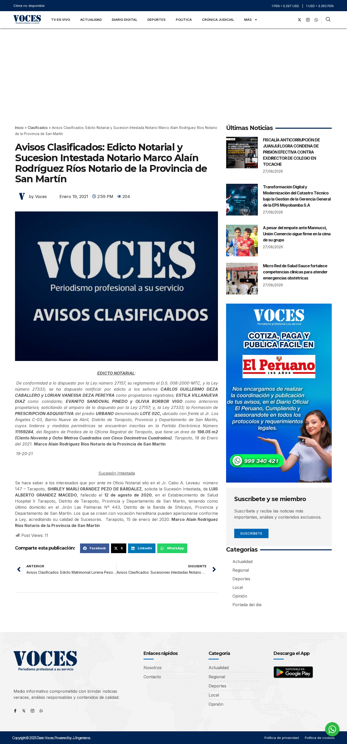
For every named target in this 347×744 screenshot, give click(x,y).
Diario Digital (124, 20)
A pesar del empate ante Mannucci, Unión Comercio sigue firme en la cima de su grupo (296, 233)
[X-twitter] (299, 19)
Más (248, 20)
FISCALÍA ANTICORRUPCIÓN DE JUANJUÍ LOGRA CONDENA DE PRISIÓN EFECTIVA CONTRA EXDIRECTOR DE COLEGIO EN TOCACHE (291, 152)
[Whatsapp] (41, 711)
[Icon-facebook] (15, 711)
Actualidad (91, 20)
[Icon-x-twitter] (24, 711)
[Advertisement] (173, 66)
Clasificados (38, 128)
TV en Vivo (60, 20)
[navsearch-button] (328, 19)
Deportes (156, 20)
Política (184, 20)
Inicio (19, 128)
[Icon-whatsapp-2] (316, 19)
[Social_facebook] (291, 19)
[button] (94, 548)
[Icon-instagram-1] (307, 19)
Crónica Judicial (218, 20)
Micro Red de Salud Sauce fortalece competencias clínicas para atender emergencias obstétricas (295, 271)
